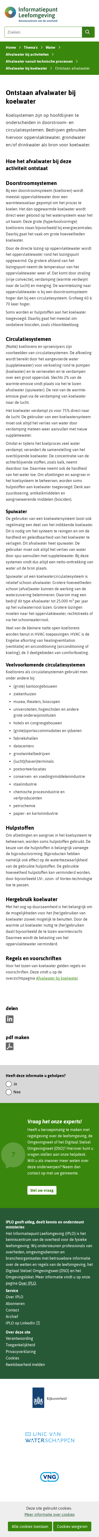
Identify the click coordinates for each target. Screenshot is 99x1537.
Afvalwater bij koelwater (57, 978)
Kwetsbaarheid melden (25, 1364)
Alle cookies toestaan (30, 1526)
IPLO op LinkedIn (23, 1323)
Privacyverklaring (21, 1351)
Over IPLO (27, 1283)
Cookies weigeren (72, 1526)
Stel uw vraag (42, 1190)
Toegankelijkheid (20, 1345)
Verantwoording (19, 1338)
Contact (12, 1310)
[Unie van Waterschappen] (49, 1437)
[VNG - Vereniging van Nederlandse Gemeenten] (49, 1477)
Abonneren (15, 1303)
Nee (17, 1092)
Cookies (12, 1358)
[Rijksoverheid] (49, 1398)
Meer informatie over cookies (50, 1514)
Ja (15, 1084)
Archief (12, 1316)
